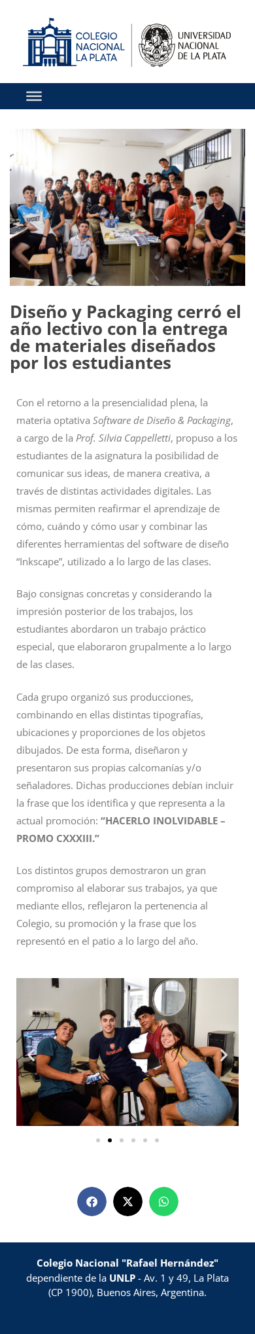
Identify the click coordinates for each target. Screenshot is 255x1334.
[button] (31, 1054)
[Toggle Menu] (34, 95)
